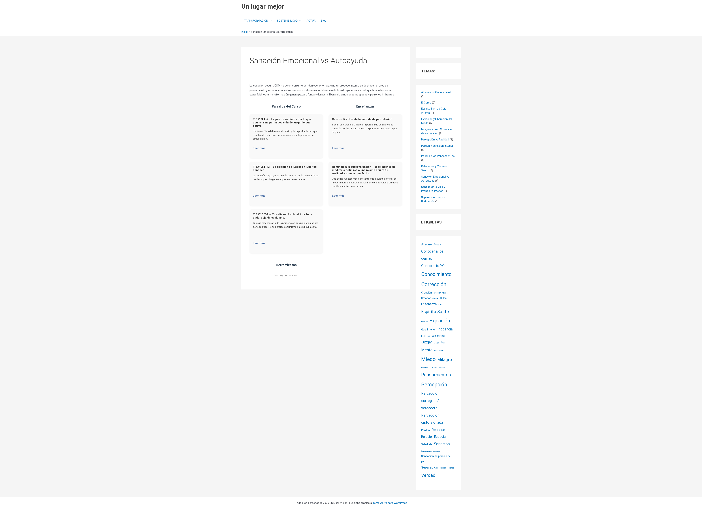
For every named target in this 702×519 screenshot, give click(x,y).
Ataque (426, 244)
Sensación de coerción (430, 451)
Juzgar (426, 342)
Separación (429, 467)
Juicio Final (438, 335)
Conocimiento (436, 274)
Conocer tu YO (433, 266)
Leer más (259, 148)
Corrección (433, 284)
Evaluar (424, 322)
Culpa (443, 298)
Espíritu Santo (435, 311)
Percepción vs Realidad (435, 139)
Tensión (442, 468)
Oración (434, 367)
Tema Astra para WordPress (390, 503)
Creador (426, 298)
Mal (443, 342)
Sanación (442, 444)
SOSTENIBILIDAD (287, 20)
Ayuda (437, 244)
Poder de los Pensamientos (438, 156)
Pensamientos (436, 374)
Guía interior (428, 329)
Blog (323, 20)
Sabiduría (426, 444)
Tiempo (451, 468)
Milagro (444, 359)
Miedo (428, 359)
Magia (436, 343)
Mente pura (439, 350)
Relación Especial (433, 437)
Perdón (425, 430)
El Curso (426, 102)
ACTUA (311, 20)
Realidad (438, 430)
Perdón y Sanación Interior (437, 145)
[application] (269, 20)
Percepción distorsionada (432, 419)
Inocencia (445, 329)
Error (440, 304)
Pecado (442, 367)
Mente (427, 350)
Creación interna (440, 293)
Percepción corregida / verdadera (430, 400)
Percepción (434, 384)
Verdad (428, 475)
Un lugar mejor (262, 6)
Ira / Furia (425, 336)
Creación (426, 292)
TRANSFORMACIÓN (256, 20)
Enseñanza (429, 304)
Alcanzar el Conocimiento (436, 92)
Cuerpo (435, 298)
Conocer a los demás (432, 255)
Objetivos (425, 367)
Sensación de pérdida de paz (436, 458)
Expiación (439, 321)
